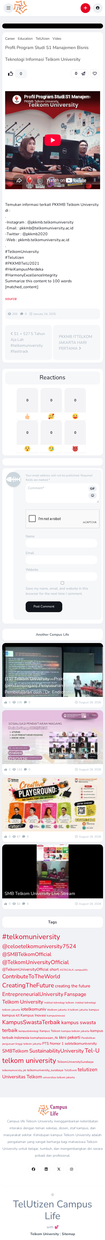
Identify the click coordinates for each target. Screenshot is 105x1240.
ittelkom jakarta (57, 1010)
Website (32, 569)
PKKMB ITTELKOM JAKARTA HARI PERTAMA (75, 342)
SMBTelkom (15, 1051)
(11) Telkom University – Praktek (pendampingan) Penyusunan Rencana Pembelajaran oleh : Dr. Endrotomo (43, 685)
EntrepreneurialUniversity (32, 994)
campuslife (81, 970)
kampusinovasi (56, 1015)
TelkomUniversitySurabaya (75, 1062)
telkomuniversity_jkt (14, 1070)
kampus (94, 1010)
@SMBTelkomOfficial (26, 954)
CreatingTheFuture (28, 985)
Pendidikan (88, 1038)
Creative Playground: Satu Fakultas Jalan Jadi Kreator (49, 823)
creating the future (72, 986)
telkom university (29, 1060)
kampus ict (11, 1015)
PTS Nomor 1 (53, 1043)
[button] (8, 8)
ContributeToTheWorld (31, 976)
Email (30, 553)
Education (25, 38)
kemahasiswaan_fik (44, 1038)
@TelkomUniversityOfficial (35, 962)
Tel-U (92, 1050)
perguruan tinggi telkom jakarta (21, 1044)
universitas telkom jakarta (59, 1077)
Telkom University (44, 1234)
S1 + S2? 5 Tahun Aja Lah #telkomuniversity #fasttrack (27, 342)
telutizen (87, 1069)
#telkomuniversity (31, 937)
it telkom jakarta (78, 1010)
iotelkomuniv (33, 1009)
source (11, 298)
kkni (62, 1037)
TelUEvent (70, 1070)
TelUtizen (43, 38)
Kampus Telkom (50, 1031)
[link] (94, 73)
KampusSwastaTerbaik (31, 1022)
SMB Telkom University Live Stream (40, 893)
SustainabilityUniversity (56, 1050)
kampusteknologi (29, 1031)
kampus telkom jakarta (75, 1031)
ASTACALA (67, 970)
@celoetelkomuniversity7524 (39, 946)
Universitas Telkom (22, 1077)
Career (10, 38)
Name (30, 536)
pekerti (73, 1037)
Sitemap (68, 1234)
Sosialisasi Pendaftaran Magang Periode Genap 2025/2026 (52, 756)
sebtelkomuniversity (81, 1043)
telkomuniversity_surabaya (45, 1070)
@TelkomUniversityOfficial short (30, 969)
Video (56, 38)
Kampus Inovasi (33, 1015)
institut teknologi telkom (59, 1002)
